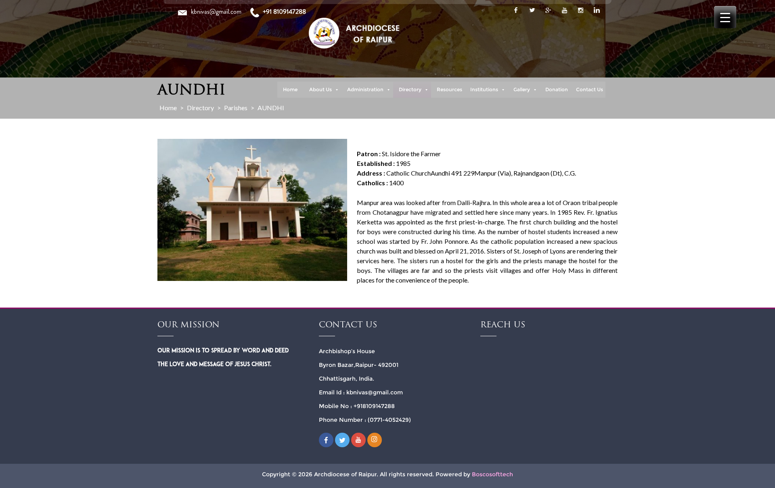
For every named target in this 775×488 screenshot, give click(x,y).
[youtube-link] (564, 10)
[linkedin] (597, 10)
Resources (449, 89)
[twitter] (532, 10)
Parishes (235, 107)
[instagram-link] (580, 10)
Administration (365, 89)
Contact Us (589, 89)
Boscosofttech (492, 474)
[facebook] (516, 10)
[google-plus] (548, 10)
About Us (320, 89)
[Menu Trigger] (725, 17)
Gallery (521, 89)
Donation (556, 89)
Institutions (484, 89)
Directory (410, 89)
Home (290, 89)
